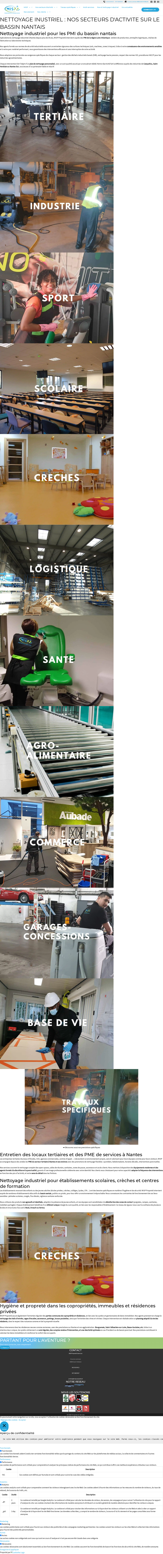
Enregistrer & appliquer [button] (9, 1549)
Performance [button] (5, 1459)
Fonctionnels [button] (5, 1448)
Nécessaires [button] (5, 1541)
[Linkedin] (155, 2)
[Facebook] (151, 2)
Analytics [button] (3, 1482)
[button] (150, 10)
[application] (29, 7)
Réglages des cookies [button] (9, 1420)
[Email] (158, 2)
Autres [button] (2, 1532)
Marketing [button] (4, 1521)
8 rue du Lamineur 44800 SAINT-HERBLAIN (138, 1)
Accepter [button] (22, 1420)
